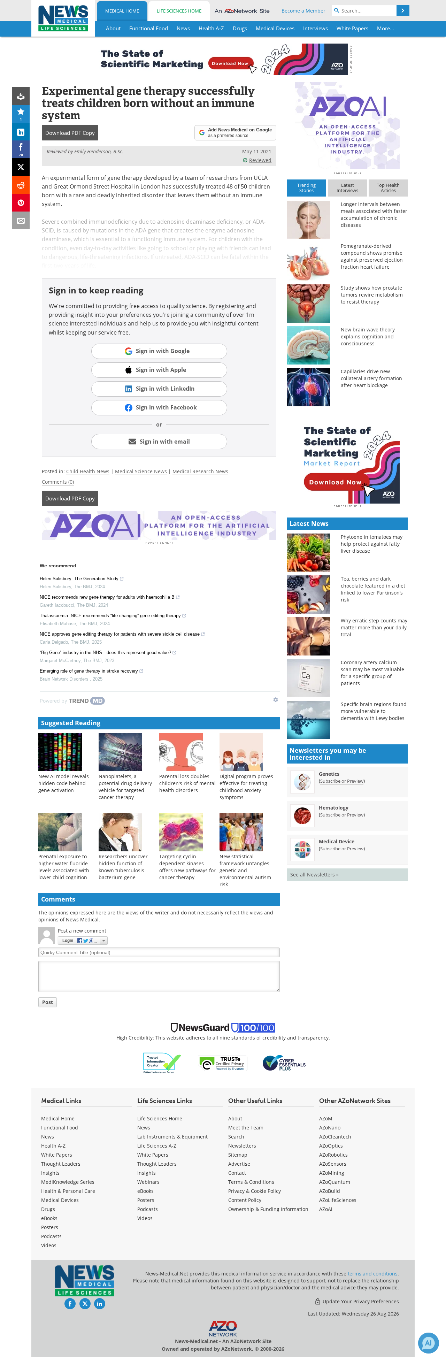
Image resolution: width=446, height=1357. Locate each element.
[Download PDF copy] (21, 96)
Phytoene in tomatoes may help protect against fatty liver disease (371, 544)
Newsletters (242, 1145)
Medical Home (122, 11)
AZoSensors (332, 1163)
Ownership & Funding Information (268, 1209)
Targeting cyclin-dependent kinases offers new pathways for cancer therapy (187, 867)
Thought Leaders (60, 1163)
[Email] (21, 220)
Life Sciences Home (179, 11)
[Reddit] (21, 185)
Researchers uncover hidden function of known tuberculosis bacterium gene (123, 867)
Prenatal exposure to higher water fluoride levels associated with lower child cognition (63, 867)
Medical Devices (60, 1200)
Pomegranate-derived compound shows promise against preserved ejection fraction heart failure (372, 256)
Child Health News (87, 471)
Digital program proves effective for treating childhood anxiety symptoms (246, 786)
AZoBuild (329, 1191)
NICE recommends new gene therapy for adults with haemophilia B (107, 597)
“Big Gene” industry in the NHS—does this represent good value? (105, 652)
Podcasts (51, 1236)
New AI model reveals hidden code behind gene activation (63, 783)
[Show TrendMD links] (275, 700)
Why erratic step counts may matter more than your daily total (374, 627)
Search (236, 1136)
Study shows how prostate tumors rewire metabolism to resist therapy (372, 294)
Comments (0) (58, 481)
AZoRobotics (333, 1154)
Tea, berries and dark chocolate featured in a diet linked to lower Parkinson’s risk (373, 589)
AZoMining (331, 1173)
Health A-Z (53, 1145)
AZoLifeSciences (337, 1200)
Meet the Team (245, 1127)
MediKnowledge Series (67, 1182)
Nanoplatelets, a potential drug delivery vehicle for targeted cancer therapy (125, 786)
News (47, 1136)
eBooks (49, 1218)
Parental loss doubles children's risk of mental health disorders (187, 783)
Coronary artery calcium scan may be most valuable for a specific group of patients (372, 673)
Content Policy (244, 1200)
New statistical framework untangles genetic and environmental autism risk (245, 870)
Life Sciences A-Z (156, 1145)
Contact (237, 1173)
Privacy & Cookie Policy (254, 1191)
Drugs (48, 1209)
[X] (21, 167)
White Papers (56, 1154)
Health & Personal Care (68, 1191)
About (235, 1118)
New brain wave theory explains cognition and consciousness (368, 336)
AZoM (325, 1118)
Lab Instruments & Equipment (172, 1136)
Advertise (239, 1163)
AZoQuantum (334, 1182)
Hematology (333, 807)
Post (47, 1002)
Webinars (148, 1182)
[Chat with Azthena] (428, 1343)
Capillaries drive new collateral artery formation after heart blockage (371, 378)
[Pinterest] (21, 203)
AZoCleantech (335, 1136)
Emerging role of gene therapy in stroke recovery (89, 671)
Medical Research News (200, 471)
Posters (49, 1227)
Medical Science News (141, 471)
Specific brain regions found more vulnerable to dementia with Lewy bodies (374, 711)
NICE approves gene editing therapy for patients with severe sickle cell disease (120, 634)
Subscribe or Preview (341, 781)
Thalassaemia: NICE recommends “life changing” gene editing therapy (110, 615)
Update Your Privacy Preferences (360, 1301)
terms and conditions (373, 1273)
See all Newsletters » (314, 874)
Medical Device (336, 841)
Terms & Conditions (251, 1182)
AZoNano (329, 1127)
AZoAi (325, 1209)
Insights (50, 1173)
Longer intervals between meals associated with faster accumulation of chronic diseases (374, 214)
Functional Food (59, 1127)
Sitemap (237, 1154)
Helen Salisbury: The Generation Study (79, 578)
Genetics (329, 773)
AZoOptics (331, 1145)
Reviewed (260, 160)
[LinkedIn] (21, 131)
